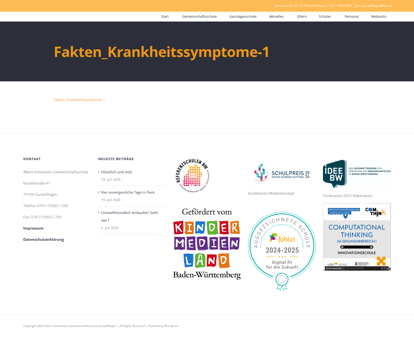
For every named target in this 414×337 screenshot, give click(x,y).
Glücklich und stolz (116, 171)
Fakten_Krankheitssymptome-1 (79, 99)
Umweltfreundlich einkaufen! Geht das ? (129, 216)
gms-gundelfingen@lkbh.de (374, 6)
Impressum (33, 228)
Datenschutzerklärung (43, 239)
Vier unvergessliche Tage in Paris (128, 192)
